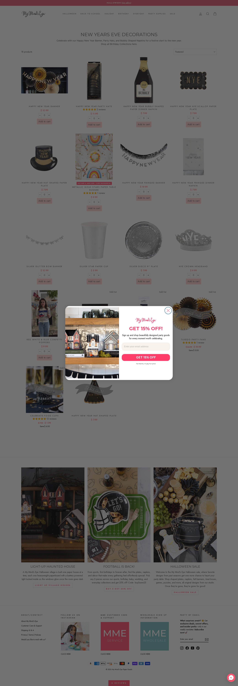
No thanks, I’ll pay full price (146, 364)
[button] (231, 678)
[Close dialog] (168, 310)
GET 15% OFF (146, 357)
